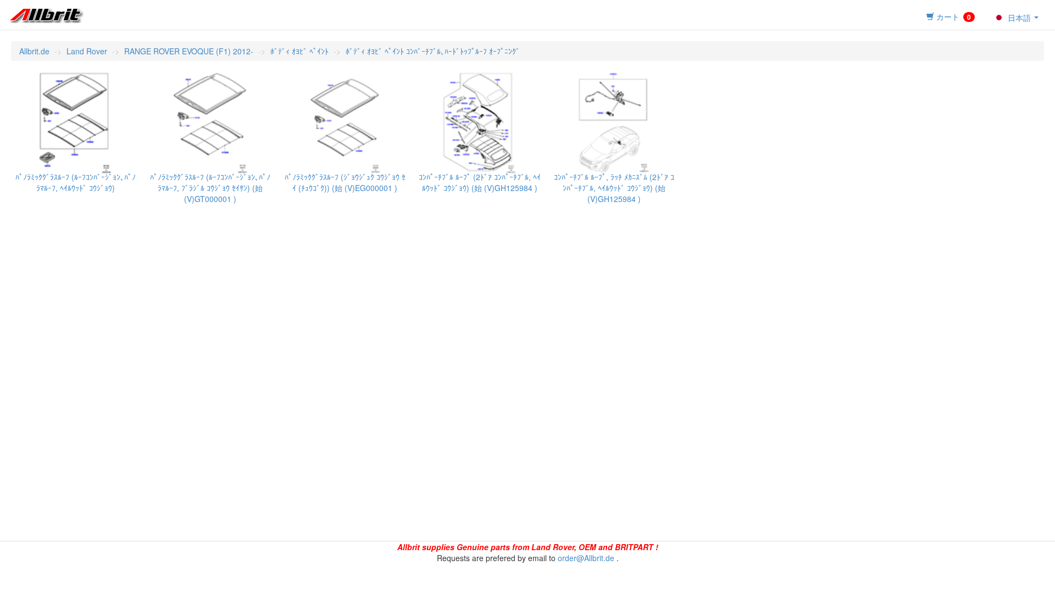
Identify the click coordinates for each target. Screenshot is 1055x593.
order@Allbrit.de (586, 557)
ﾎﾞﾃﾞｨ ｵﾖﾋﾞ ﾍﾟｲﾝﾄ (299, 51)
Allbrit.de (34, 51)
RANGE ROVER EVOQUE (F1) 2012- (188, 51)
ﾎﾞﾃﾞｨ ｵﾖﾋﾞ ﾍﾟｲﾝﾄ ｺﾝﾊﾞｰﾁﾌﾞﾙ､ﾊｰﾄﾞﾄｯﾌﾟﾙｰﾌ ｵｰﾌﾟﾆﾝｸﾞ (433, 51)
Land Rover (86, 51)
